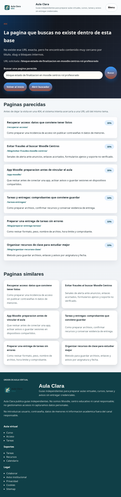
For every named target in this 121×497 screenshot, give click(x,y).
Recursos (11, 457)
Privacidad (12, 481)
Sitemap (10, 489)
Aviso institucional (16, 477)
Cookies (10, 485)
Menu (111, 7)
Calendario (12, 460)
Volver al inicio (15, 86)
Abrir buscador (40, 86)
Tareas (10, 440)
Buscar (111, 73)
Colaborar (12, 473)
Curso (9, 432)
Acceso (10, 436)
